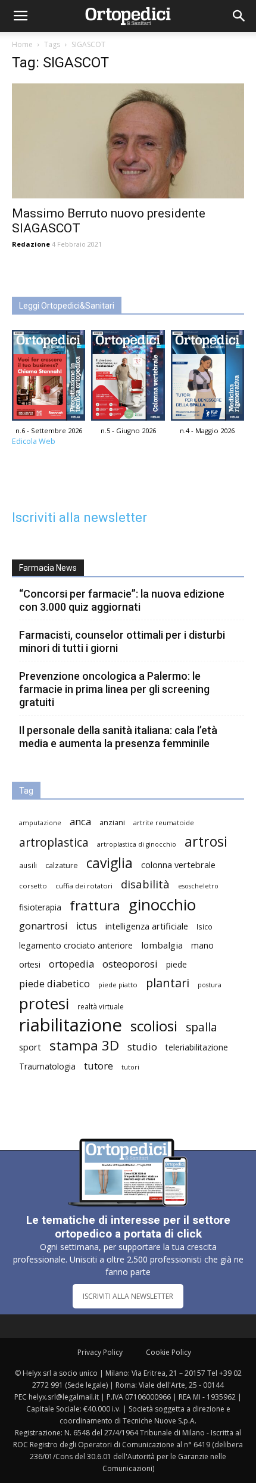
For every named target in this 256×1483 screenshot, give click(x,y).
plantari (167, 983)
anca (80, 821)
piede (176, 964)
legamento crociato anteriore (76, 945)
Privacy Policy (100, 1352)
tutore (98, 1065)
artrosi (206, 841)
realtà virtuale (100, 1006)
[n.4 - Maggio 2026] (207, 378)
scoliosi (153, 1025)
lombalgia (162, 945)
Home (22, 44)
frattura (95, 905)
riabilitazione (70, 1025)
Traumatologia (47, 1066)
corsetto (33, 885)
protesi (44, 1003)
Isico (204, 926)
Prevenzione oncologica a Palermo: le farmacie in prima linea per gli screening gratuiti (114, 689)
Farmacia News (48, 568)
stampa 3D (84, 1045)
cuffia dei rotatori (84, 885)
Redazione (31, 244)
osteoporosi (130, 963)
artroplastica (54, 842)
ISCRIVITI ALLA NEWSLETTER (128, 1296)
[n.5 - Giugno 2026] (127, 378)
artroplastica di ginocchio (136, 844)
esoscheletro (198, 886)
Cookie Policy (168, 1352)
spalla (201, 1027)
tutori (130, 1067)
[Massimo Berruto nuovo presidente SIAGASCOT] (128, 140)
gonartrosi (43, 925)
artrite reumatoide (163, 822)
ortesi (29, 964)
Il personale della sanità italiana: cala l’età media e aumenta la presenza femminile (118, 737)
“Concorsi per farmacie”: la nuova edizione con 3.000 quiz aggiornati (121, 600)
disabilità (145, 884)
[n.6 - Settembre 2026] (48, 378)
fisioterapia (40, 907)
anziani (112, 822)
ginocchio (162, 904)
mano (202, 945)
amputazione (40, 823)
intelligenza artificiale (146, 926)
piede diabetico (54, 983)
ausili (28, 865)
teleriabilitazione (197, 1047)
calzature (61, 865)
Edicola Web (33, 441)
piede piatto (118, 984)
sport (30, 1047)
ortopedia (71, 963)
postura (209, 985)
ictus (86, 926)
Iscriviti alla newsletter (79, 517)
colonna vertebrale (178, 864)
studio (142, 1046)
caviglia (109, 863)
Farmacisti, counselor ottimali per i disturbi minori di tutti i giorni (122, 641)
